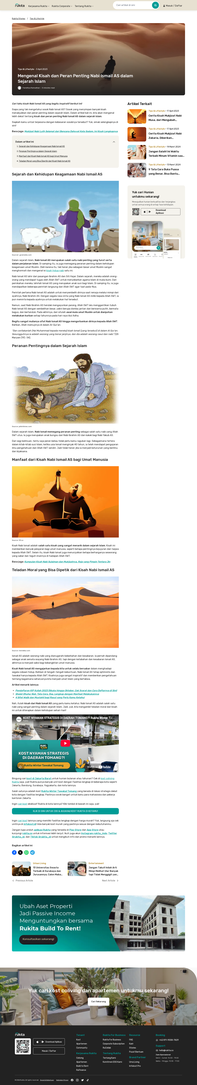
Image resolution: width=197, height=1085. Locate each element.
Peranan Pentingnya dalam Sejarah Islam (38, 151)
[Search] (155, 5)
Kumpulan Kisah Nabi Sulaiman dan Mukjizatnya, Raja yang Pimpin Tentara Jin (67, 561)
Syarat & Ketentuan (47, 1080)
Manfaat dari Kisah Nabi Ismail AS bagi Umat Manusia (43, 156)
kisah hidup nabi (55, 270)
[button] (172, 5)
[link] (160, 211)
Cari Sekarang (98, 1001)
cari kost (22, 804)
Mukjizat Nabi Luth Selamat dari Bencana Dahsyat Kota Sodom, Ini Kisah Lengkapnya (71, 131)
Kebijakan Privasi (62, 1080)
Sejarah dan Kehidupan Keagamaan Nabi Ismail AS (42, 146)
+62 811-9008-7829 (169, 1040)
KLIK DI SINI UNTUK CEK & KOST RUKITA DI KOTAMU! (65, 811)
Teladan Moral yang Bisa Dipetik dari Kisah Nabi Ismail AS (44, 161)
